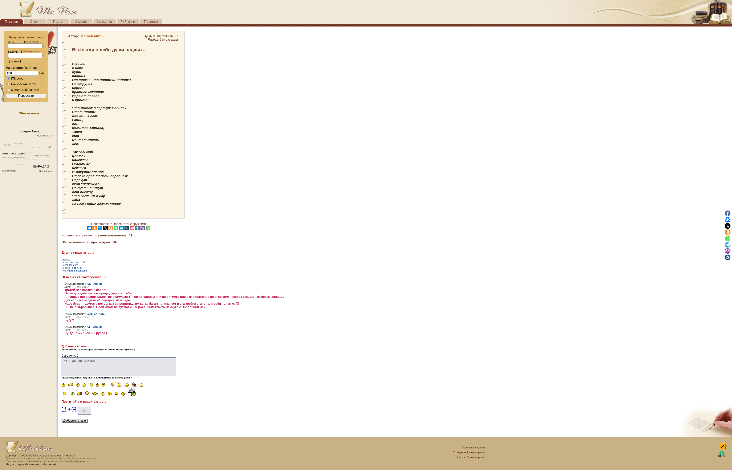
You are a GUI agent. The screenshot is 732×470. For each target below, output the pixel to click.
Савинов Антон (96, 314)
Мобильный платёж (25, 90)
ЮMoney (17, 78)
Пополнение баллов (473, 447)
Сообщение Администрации (469, 452)
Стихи (34, 21)
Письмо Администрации (471, 457)
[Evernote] (116, 228)
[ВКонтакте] (89, 228)
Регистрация (32, 41)
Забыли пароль (30, 51)
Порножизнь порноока (74, 270)
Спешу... (66, 259)
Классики (104, 21)
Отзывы (81, 21)
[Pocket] (132, 228)
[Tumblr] (137, 228)
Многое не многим (72, 267)
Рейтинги (127, 21)
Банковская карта (23, 84)
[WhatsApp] (148, 228)
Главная (11, 21)
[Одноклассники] (94, 228)
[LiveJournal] (126, 228)
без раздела (169, 39)
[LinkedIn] (121, 228)
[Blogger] (110, 228)
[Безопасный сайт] (722, 456)
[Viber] (142, 228)
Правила (151, 21)
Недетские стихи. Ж (73, 262)
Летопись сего (70, 265)
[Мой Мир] (100, 228)
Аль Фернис (94, 283)
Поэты (58, 21)
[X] (105, 228)
